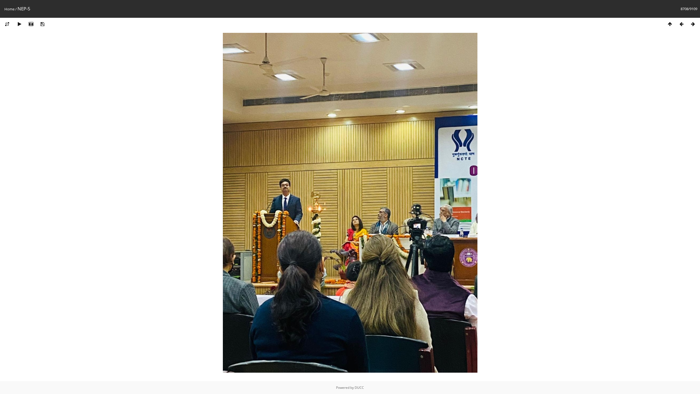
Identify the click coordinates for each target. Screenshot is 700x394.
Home (9, 9)
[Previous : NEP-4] (681, 24)
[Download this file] (42, 24)
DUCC (359, 387)
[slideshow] (19, 24)
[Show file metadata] (31, 24)
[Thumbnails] (670, 24)
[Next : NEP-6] (693, 24)
